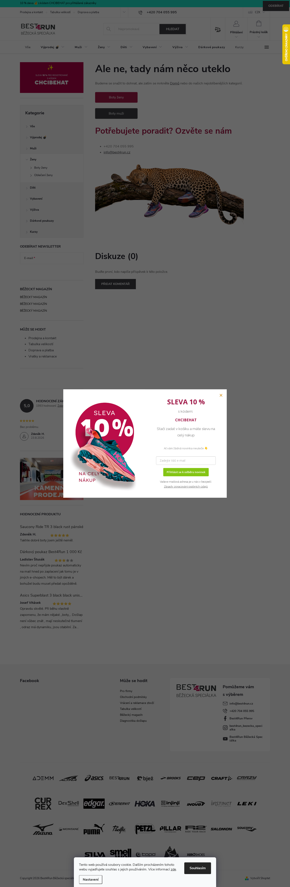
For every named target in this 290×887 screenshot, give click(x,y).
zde (173, 869)
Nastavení (91, 879)
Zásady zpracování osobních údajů (186, 486)
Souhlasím (198, 868)
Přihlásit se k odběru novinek (186, 472)
